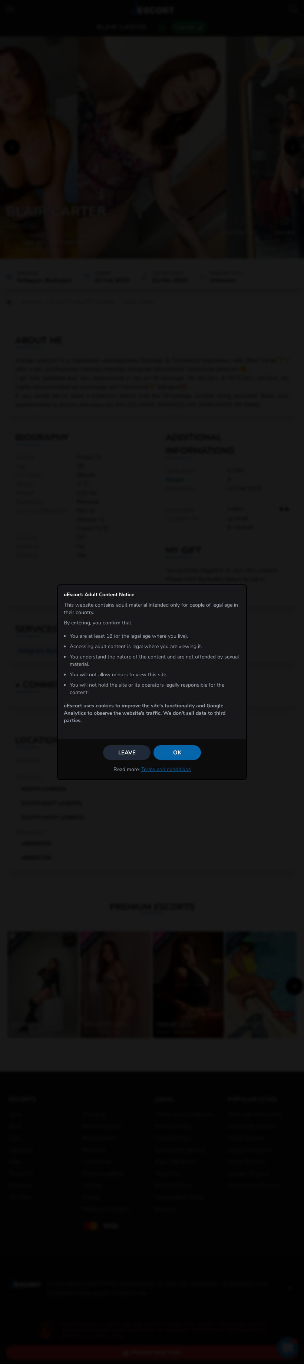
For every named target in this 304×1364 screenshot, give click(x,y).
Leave (127, 752)
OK (177, 752)
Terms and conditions (166, 769)
